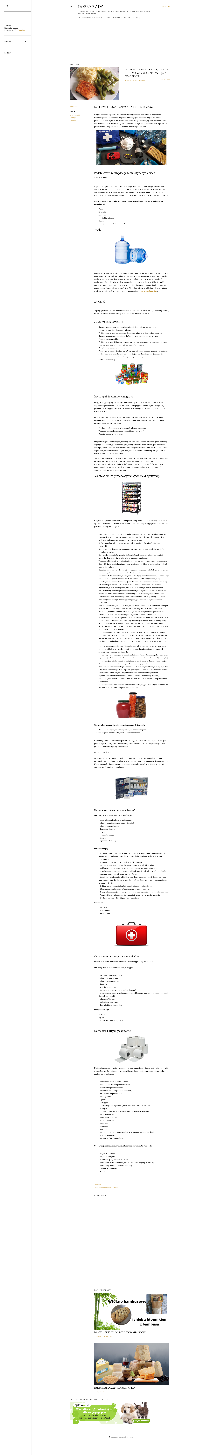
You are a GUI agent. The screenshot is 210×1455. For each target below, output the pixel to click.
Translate (21, 30)
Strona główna (85, 18)
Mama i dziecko (128, 18)
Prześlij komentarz (139, 80)
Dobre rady (90, 6)
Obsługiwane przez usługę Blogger (122, 1437)
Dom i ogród (75, 115)
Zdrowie (98, 18)
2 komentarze (107, 1336)
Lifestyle (107, 18)
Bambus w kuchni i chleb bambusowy (119, 1332)
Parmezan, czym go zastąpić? (114, 1387)
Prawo (116, 18)
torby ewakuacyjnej (149, 291)
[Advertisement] (120, 42)
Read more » (166, 80)
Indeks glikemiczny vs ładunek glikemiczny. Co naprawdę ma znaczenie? (146, 73)
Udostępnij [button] (127, 80)
